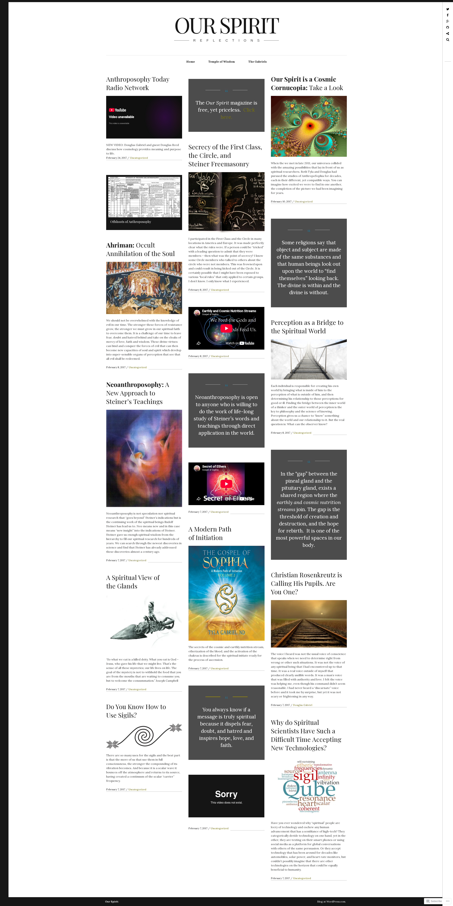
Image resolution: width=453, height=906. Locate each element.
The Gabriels (257, 61)
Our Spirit (226, 24)
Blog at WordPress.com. (331, 901)
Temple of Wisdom (221, 61)
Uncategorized (139, 157)
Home (190, 61)
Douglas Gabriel (302, 705)
